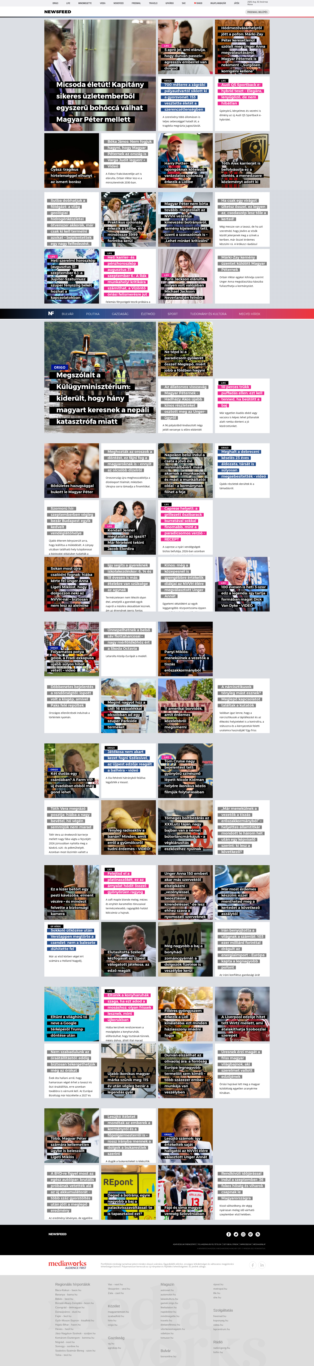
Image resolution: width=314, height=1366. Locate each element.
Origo (55, 3)
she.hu (217, 1297)
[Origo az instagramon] (243, 1234)
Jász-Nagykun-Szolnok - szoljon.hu (75, 1333)
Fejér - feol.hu (63, 1316)
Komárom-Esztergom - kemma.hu (74, 1337)
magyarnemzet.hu (118, 1311)
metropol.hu (220, 1288)
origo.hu (112, 1324)
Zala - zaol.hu (116, 1293)
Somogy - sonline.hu (67, 1346)
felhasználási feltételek (209, 1244)
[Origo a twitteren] (236, 1234)
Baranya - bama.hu (66, 1294)
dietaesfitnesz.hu (170, 1324)
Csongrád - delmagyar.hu (69, 1307)
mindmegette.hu (170, 1316)
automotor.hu (168, 1294)
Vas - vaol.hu (115, 1284)
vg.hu (111, 1343)
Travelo (153, 3)
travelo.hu (166, 1320)
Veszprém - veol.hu (119, 1288)
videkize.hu (167, 1333)
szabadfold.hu (116, 1316)
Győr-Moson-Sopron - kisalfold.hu (74, 1320)
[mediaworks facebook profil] (252, 1265)
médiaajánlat (259, 1244)
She (184, 3)
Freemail (136, 3)
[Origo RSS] (257, 1234)
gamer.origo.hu (169, 1303)
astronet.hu (167, 1290)
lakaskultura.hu (169, 1298)
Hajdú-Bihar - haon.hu (68, 1324)
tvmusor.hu (167, 1337)
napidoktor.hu (168, 1311)
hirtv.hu (112, 1320)
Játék (236, 3)
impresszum (245, 1244)
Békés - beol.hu (64, 1298)
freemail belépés (257, 12)
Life (68, 3)
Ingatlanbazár (218, 3)
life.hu (216, 1293)
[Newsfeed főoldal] (58, 1234)
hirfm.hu (218, 1352)
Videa (102, 3)
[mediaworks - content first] (67, 1265)
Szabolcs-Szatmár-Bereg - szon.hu (75, 1350)
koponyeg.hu (220, 1320)
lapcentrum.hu (221, 1329)
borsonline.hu (168, 1356)
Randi (199, 3)
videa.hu (218, 1324)
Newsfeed (119, 3)
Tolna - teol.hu (63, 1354)
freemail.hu (219, 1316)
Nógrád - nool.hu (65, 1342)
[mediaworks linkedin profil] (261, 1265)
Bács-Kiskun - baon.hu (68, 1290)
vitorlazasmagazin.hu (173, 1329)
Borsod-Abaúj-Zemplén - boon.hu (74, 1303)
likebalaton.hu (169, 1307)
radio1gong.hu (221, 1347)
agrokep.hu (114, 1347)
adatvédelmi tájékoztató (184, 1244)
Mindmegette (85, 3)
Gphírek (170, 3)
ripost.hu (218, 1284)
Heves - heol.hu (64, 1329)
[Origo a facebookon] (228, 1234)
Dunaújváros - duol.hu (68, 1311)
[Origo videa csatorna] (250, 1234)
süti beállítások (230, 1244)
